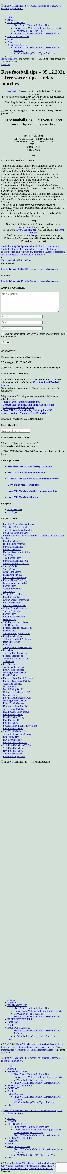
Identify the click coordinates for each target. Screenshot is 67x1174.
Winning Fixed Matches (15, 672)
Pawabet (7, 644)
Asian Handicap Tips (13, 667)
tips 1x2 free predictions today (30, 254)
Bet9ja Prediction (11, 641)
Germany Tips (10, 695)
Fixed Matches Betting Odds (17, 697)
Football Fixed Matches (14, 605)
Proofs (10, 42)
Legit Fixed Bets (11, 737)
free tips (15, 251)
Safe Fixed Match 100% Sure (17, 745)
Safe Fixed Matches (13, 748)
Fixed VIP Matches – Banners (23, 497)
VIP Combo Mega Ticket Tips (28, 31)
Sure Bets (8, 555)
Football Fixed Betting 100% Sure (20, 725)
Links (9, 56)
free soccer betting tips (47, 249)
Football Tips (9, 586)
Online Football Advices (15, 608)
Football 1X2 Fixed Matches (17, 681)
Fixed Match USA (12, 549)
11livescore (8, 661)
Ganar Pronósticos (12, 572)
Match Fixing (9, 686)
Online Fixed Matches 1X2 (16, 692)
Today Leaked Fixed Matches (17, 530)
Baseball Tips (9, 619)
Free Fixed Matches (13, 714)
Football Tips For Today (15, 577)
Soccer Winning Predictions (16, 633)
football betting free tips (12, 246)
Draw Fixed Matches (13, 669)
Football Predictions (13, 655)
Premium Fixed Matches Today (18, 524)
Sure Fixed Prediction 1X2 (16, 563)
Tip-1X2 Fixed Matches (15, 653)
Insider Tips (9, 630)
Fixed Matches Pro (12, 636)
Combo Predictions (12, 588)
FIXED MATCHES (16, 22)
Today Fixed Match (12, 753)
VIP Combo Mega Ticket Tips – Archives (34, 53)
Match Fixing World (13, 689)
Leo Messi (8, 650)
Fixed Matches (14, 509)
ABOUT (11, 20)
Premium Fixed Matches (15, 742)
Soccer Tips (9, 569)
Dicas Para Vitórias (12, 574)
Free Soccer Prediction (14, 616)
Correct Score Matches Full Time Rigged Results (38, 28)
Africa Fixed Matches (13, 709)
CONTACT (12, 39)
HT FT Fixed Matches (14, 544)
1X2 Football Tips (12, 558)
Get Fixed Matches (12, 683)
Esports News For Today (15, 580)
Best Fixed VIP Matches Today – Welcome (29, 466)
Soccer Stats (9, 591)
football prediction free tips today (40, 246)
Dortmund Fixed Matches (15, 706)
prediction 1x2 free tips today (33, 251)
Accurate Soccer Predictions (17, 734)
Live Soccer (9, 664)
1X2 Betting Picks (12, 625)
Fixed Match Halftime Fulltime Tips (31, 25)
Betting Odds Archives (17, 45)
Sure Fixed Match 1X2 (14, 731)
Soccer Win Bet (11, 566)
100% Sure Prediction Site (16, 658)
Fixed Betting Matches (14, 756)
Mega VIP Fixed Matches (15, 532)
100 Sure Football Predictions (17, 639)
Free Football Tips (12, 720)
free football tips (28, 249)
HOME (10, 17)
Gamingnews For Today (15, 583)
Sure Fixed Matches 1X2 (15, 560)
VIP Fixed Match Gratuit (15, 527)
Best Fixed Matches (13, 751)
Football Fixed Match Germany (18, 678)
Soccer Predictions (12, 602)
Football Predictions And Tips (17, 627)
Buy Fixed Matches (12, 739)
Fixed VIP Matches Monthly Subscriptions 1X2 (37, 33)
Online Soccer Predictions (16, 599)
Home (4, 58)
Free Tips (12, 58)
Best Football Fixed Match (16, 711)
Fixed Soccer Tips (12, 597)
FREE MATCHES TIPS (18, 36)
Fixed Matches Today (13, 541)
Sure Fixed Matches (13, 546)
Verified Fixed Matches (14, 594)
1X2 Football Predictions (15, 622)
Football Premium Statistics (16, 552)
